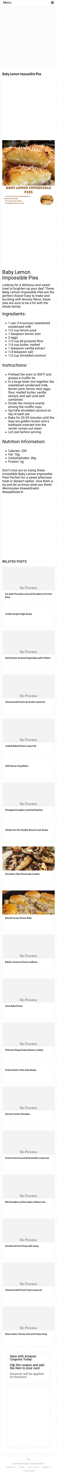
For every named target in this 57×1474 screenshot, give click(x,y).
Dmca (21, 1467)
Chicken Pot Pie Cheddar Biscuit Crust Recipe (26, 830)
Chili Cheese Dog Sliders (17, 766)
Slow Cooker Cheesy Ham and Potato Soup (26, 1334)
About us (46, 1467)
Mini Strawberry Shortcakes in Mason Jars (25, 1202)
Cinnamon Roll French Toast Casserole (23, 1290)
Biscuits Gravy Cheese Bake (18, 918)
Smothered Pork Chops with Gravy (22, 1246)
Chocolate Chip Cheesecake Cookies (22, 874)
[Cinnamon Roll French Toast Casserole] (28, 1275)
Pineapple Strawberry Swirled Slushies (24, 810)
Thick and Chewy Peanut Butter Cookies (24, 1050)
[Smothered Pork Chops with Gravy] (28, 1231)
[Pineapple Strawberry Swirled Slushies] (28, 794)
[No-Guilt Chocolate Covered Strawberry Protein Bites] (28, 578)
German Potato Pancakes (17, 1114)
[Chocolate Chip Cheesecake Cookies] (28, 858)
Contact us (11, 1467)
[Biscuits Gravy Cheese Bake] (28, 902)
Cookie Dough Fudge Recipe (18, 614)
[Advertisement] (28, 38)
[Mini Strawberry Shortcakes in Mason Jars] (28, 1187)
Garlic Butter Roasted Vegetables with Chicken (28, 658)
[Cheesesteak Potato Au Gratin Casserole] (28, 686)
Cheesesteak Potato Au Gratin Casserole (25, 702)
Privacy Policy (29, 1471)
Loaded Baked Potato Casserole (20, 746)
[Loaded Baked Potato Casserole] (28, 730)
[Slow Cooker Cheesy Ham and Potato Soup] (28, 1319)
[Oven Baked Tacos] (28, 990)
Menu (7, 2)
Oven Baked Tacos (14, 1006)
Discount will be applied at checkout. (27, 1375)
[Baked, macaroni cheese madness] (28, 946)
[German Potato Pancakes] (28, 1098)
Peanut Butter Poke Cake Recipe (20, 1070)
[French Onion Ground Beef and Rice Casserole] (28, 1143)
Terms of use (33, 1467)
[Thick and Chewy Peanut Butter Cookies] (28, 1034)
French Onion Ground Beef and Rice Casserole (27, 1158)
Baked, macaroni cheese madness (21, 962)
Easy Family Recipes (20, 1464)
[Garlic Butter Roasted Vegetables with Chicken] (28, 642)
